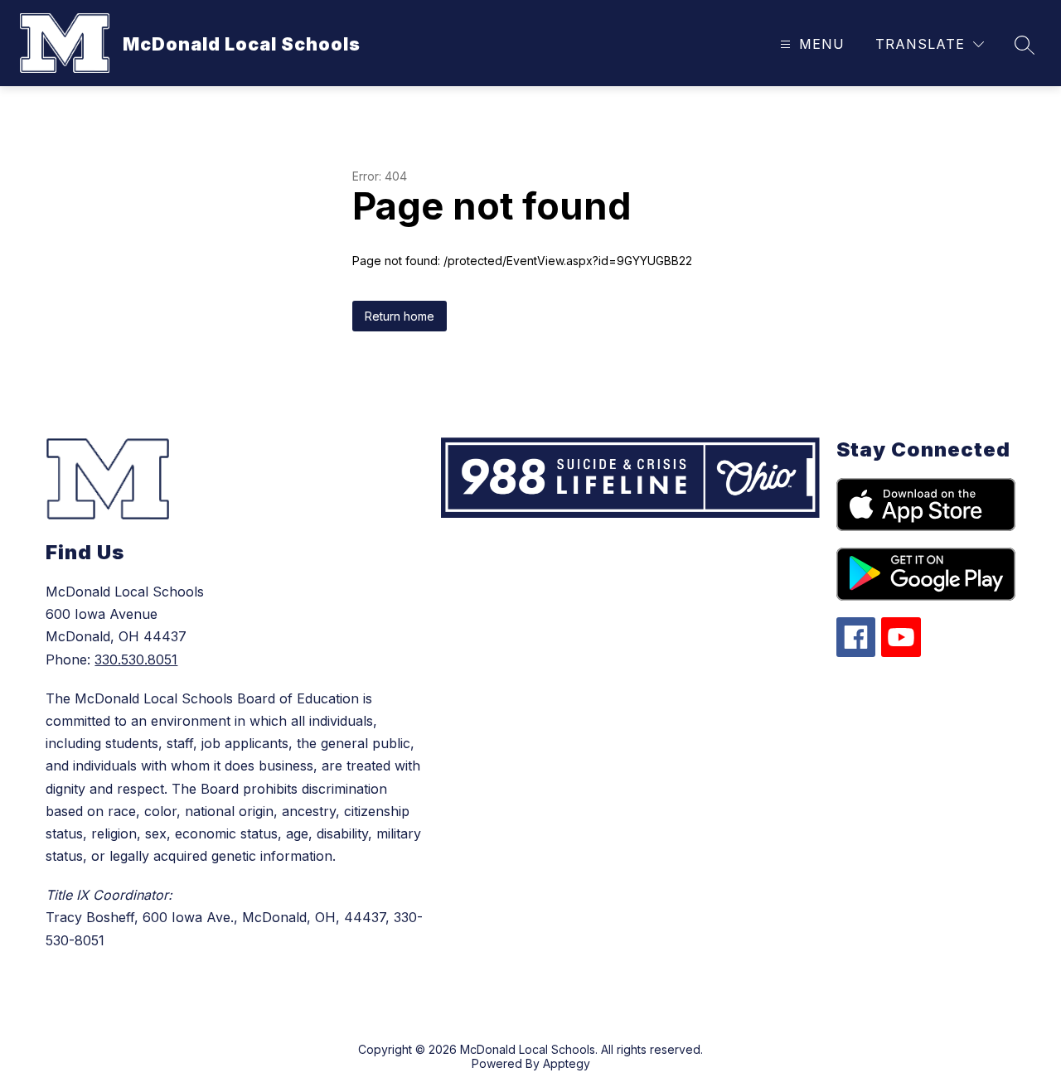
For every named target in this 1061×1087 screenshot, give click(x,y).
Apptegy (566, 1063)
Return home (399, 316)
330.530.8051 (135, 659)
